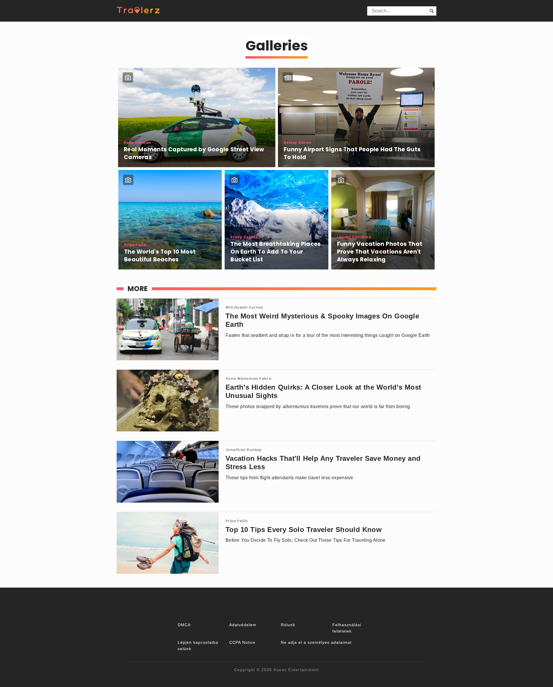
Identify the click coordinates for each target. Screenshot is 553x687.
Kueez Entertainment (296, 669)
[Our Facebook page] (276, 604)
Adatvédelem (242, 624)
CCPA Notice (242, 642)
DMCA (184, 624)
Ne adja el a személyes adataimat (316, 642)
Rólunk (288, 624)
